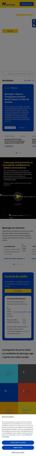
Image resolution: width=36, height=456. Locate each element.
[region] (18, 435)
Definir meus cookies (18, 452)
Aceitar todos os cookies (18, 442)
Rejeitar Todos (18, 447)
